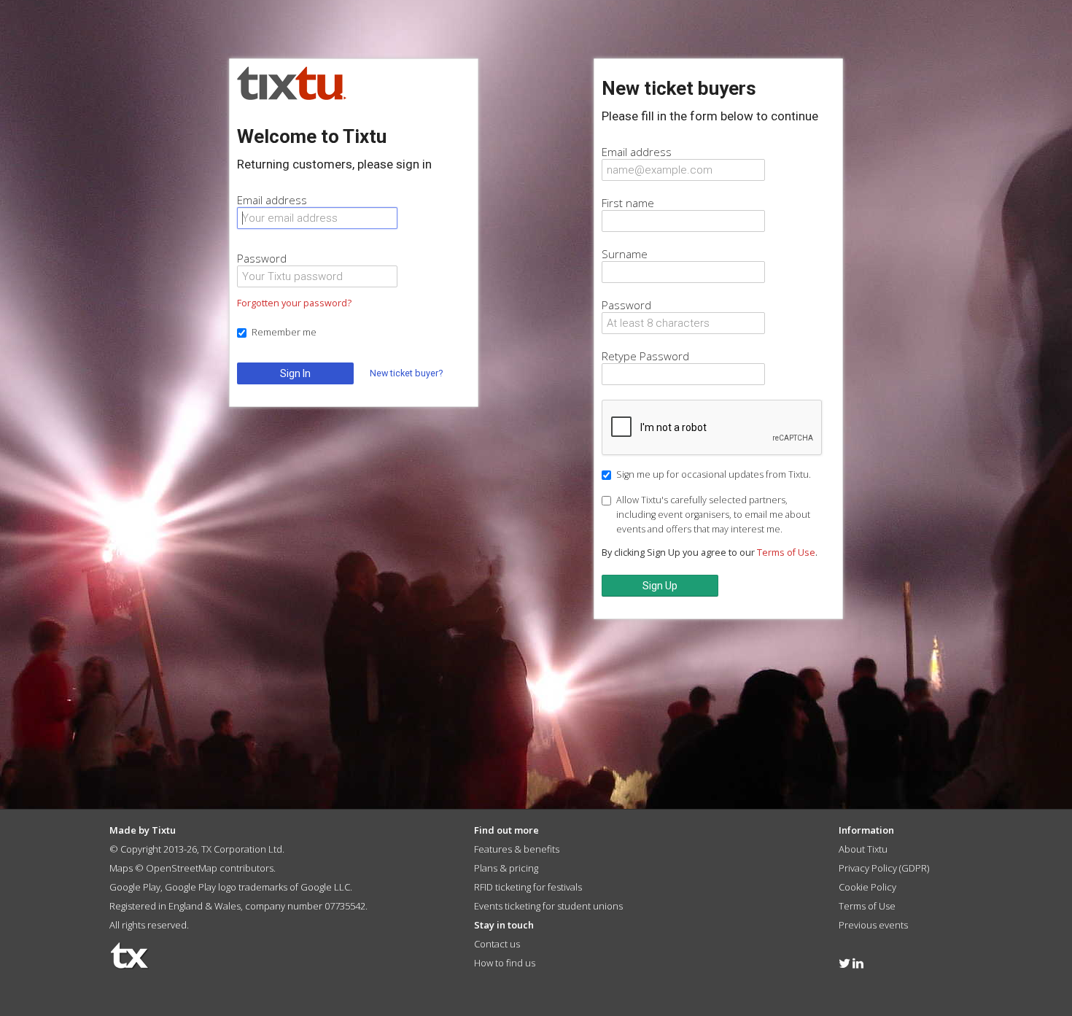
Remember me (284, 332)
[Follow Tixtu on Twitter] (844, 962)
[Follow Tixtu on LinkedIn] (857, 962)
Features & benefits (516, 849)
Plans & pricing (506, 868)
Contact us (497, 943)
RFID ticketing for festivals (528, 886)
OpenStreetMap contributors (209, 868)
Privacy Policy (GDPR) (884, 868)
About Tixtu (863, 849)
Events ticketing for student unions (548, 905)
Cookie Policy (867, 886)
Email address (272, 200)
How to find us (504, 962)
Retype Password (645, 356)
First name (628, 202)
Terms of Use (786, 552)
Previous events (873, 924)
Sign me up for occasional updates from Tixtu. (713, 474)
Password (262, 258)
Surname (625, 254)
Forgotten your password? (294, 303)
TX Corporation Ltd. (242, 849)
